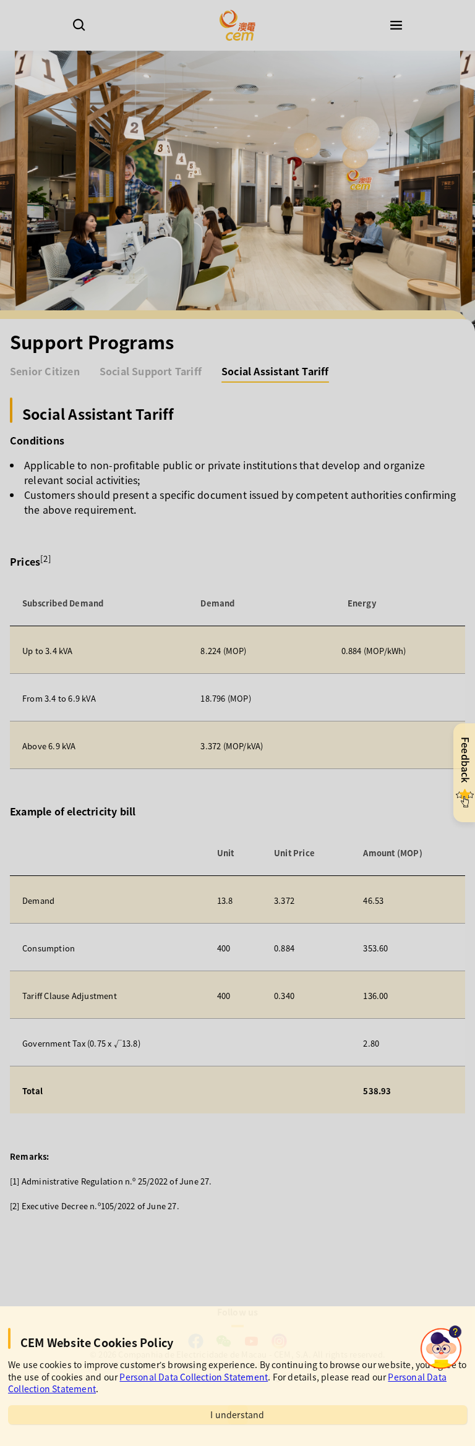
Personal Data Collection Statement (193, 1377)
